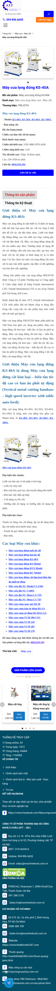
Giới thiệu (11, 767)
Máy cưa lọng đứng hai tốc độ (24, 555)
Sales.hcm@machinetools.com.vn (28, 933)
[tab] (19, 195)
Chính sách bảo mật (17, 773)
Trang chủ (6, 33)
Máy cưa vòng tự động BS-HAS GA (28, 613)
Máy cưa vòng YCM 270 (22, 631)
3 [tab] (30, 728)
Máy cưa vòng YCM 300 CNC (25, 617)
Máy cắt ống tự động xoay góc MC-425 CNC (41, 708)
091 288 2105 (16, 895)
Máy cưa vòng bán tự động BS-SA (27, 608)
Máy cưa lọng (23, 100)
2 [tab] (26, 728)
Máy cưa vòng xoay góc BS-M (24, 604)
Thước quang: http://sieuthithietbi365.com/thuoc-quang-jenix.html (25, 956)
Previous (2, 704)
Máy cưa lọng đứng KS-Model (25, 564)
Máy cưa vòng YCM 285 (22, 626)
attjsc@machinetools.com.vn (32, 863)
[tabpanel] (28, 62)
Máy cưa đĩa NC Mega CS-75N (25, 595)
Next (53, 704)
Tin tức (9, 789)
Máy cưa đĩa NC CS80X (21, 590)
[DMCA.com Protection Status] (14, 872)
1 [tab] (28, 82)
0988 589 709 (16, 926)
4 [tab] (33, 728)
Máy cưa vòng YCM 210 (22, 622)
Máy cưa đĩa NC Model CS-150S (26, 586)
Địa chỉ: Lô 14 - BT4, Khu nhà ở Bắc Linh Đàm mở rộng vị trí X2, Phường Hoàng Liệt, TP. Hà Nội (27, 840)
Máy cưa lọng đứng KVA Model (25, 568)
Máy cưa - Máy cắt (23, 33)
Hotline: (13, 856)
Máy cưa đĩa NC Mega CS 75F (25, 599)
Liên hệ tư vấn (28, 172)
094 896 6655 (14, 19)
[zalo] (6, 972)
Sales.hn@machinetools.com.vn (27, 902)
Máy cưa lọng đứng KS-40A (23, 559)
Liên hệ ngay (44, 19)
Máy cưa (26, 651)
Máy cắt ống (15, 704)
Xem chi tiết (19, 716)
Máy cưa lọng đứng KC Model (25, 572)
